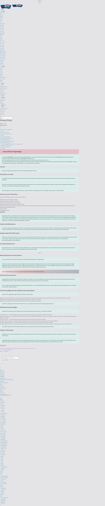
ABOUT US (2, 494)
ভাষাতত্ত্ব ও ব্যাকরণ (3, 388)
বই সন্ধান (2, 480)
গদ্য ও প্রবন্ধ (3, 433)
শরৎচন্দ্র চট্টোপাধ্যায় (4, 445)
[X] (0, 365)
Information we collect (5, 132)
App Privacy (2, 372)
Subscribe (2, 381)
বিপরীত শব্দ (2, 465)
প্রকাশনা (1, 384)
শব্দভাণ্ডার (2, 462)
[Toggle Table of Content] (1, 128)
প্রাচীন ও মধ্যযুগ (3, 402)
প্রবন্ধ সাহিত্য (3, 454)
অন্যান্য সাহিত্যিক (3, 447)
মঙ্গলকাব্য (2, 407)
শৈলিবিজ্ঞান (2, 470)
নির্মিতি (1, 471)
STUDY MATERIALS (4, 476)
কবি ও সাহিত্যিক (3, 437)
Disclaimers (2, 375)
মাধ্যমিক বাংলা (3, 493)
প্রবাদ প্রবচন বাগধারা (4, 466)
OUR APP (2, 486)
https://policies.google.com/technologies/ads (11, 240)
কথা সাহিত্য (3, 450)
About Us (2, 370)
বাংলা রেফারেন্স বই (2, 387)
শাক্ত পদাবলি (4, 421)
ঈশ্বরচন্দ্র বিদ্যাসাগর (4, 440)
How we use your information (6, 133)
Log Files (2, 135)
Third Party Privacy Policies (6, 142)
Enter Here (3, 358)
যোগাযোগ (39, 3)
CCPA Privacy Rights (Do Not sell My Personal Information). (11, 144)
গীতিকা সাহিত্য (3, 424)
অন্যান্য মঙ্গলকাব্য (4, 413)
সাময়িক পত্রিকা (3, 436)
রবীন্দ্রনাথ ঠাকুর (3, 439)
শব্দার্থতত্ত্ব (2, 463)
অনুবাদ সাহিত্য (3, 414)
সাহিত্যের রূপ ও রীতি (4, 448)
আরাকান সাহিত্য (3, 422)
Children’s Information (5, 147)
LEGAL (1, 496)
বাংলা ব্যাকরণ (2, 456)
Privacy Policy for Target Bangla (6, 129)
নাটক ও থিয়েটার (3, 434)
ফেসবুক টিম (39, 1)
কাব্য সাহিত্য (3, 451)
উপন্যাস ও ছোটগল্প (4, 431)
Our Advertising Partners (5, 139)
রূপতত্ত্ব (2, 460)
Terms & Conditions (4, 382)
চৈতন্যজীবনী (3, 416)
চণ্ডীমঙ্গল (3, 410)
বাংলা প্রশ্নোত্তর (3, 479)
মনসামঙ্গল (3, 408)
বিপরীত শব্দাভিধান (3, 489)
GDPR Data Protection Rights (6, 145)
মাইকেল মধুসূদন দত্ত (4, 444)
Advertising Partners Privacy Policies (7, 141)
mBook (2, 491)
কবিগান (2, 427)
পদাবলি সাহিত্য (3, 417)
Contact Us (3, 148)
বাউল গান (2, 425)
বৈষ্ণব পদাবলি (4, 419)
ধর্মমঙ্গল (3, 411)
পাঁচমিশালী (1, 473)
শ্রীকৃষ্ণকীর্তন (3, 405)
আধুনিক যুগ (2, 428)
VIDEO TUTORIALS (4, 477)
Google (39, 252)
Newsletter (2, 376)
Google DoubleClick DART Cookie (7, 138)
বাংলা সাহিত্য (2, 401)
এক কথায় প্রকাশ (3, 468)
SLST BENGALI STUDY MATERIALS (6, 379)
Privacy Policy (2, 378)
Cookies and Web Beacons (5, 136)
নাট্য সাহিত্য (3, 453)
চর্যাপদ (2, 404)
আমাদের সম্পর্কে (39, 0)
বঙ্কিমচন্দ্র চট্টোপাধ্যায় (4, 442)
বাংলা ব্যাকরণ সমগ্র (3, 488)
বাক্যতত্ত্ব (2, 459)
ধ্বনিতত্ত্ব (2, 457)
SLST (1, 474)
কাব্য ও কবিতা (3, 430)
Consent (2, 131)
